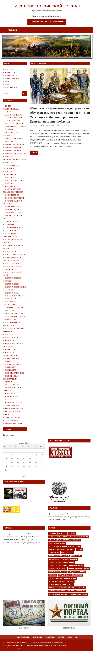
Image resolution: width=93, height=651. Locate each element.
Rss (76, 637)
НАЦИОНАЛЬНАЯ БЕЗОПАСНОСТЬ (56, 125)
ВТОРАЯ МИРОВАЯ (13, 207)
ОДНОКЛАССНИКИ (22, 637)
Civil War (67, 537)
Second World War (56, 556)
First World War (64, 540)
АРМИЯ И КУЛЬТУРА (13, 115)
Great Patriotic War (57, 543)
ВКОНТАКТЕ (37, 637)
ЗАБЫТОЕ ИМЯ (11, 230)
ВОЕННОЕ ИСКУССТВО (14, 180)
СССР (78, 588)
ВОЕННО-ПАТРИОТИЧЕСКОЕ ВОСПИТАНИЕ (11, 165)
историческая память (58, 594)
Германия (52, 575)
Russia (79, 549)
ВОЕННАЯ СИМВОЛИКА (15, 153)
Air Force (52, 533)
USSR (67, 556)
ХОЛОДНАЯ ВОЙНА (13, 417)
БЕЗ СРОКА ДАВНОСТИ (14, 124)
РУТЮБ (61, 637)
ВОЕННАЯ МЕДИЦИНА (14, 144)
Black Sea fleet (55, 537)
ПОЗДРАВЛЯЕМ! (11, 370)
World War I (76, 556)
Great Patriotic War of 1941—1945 (61, 546)
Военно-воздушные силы (78, 569)
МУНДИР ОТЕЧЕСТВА (14, 314)
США (83, 588)
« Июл (23, 476)
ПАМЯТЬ (8, 361)
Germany (76, 540)
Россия (71, 588)
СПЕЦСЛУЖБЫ (11, 394)
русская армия (75, 594)
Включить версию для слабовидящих (48, 21)
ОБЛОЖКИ (9, 340)
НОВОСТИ (9, 69)
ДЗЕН (70, 637)
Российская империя (57, 588)
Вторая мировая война (58, 572)
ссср (85, 594)
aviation (72, 533)
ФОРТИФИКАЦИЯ (12, 412)
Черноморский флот (57, 591)
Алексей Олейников (69, 559)
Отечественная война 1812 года (61, 581)
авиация (70, 591)
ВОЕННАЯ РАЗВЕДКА (14, 147)
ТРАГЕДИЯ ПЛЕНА (12, 406)
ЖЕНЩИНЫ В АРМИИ (14, 228)
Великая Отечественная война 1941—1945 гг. (66, 565)
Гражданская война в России (70, 575)
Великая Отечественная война (61, 562)
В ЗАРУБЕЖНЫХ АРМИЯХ (15, 127)
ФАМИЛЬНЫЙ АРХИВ (14, 408)
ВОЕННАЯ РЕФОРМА (13, 150)
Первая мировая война (58, 584)
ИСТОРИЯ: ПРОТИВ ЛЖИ (15, 296)
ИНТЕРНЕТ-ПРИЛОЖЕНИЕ (15, 254)
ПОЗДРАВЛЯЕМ (11, 75)
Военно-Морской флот (57, 569)
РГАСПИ (8, 382)
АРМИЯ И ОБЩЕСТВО (14, 118)
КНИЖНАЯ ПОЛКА (12, 299)
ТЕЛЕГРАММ (50, 637)
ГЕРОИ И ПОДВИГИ (13, 210)
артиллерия (80, 591)
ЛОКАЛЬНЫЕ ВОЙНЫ (14, 308)
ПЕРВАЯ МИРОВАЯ (13, 364)
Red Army (71, 549)
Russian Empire (67, 553)
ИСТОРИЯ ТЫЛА (12, 293)
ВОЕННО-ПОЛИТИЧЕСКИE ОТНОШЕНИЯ (10, 174)
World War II (54, 559)
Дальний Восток (55, 578)
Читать (34, 152)
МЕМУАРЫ (9, 311)
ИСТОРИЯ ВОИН (12, 284)
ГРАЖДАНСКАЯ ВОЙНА (15, 213)
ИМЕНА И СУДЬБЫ (13, 251)
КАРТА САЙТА (11, 87)
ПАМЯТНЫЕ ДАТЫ (12, 78)
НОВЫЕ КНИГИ (11, 337)
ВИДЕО (8, 84)
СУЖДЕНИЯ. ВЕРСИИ (14, 403)
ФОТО (7, 81)
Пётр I (71, 584)
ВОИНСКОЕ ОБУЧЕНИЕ (14, 198)
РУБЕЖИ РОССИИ (12, 385)
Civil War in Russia (80, 537)
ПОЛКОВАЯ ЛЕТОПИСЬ (14, 373)
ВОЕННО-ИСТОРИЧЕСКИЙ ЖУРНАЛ (46, 6)
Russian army (54, 553)
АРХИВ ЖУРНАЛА (12, 121)
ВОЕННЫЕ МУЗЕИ (12, 195)
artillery (62, 533)
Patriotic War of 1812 (57, 549)
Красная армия (70, 578)
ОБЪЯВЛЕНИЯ (11, 72)
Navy (78, 546)
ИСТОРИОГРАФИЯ (12, 263)
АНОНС (8, 112)
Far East (52, 540)
